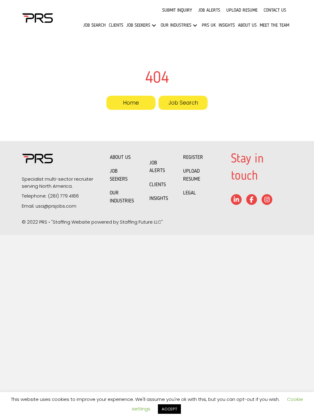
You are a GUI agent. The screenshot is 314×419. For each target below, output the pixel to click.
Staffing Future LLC (140, 222)
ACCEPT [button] (169, 409)
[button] (154, 25)
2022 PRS (37, 222)
